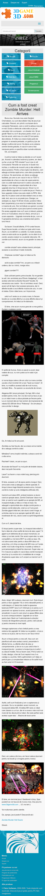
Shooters (12, 63)
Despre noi (15, 2)
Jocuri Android (33, 70)
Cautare (38, 31)
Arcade (12, 56)
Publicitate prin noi (8, 875)
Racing (12, 83)
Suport (24, 2)
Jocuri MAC (33, 77)
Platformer (12, 97)
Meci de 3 (12, 77)
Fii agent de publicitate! (9, 880)
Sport (12, 70)
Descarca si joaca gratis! (22, 42)
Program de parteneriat (9, 873)
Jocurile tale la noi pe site (10, 870)
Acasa (5, 2)
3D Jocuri (12, 90)
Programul (34, 83)
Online (33, 63)
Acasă (4, 858)
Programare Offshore (8, 878)
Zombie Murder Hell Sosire (12, 820)
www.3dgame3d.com (10, 804)
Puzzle (35, 56)
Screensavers (33, 90)
